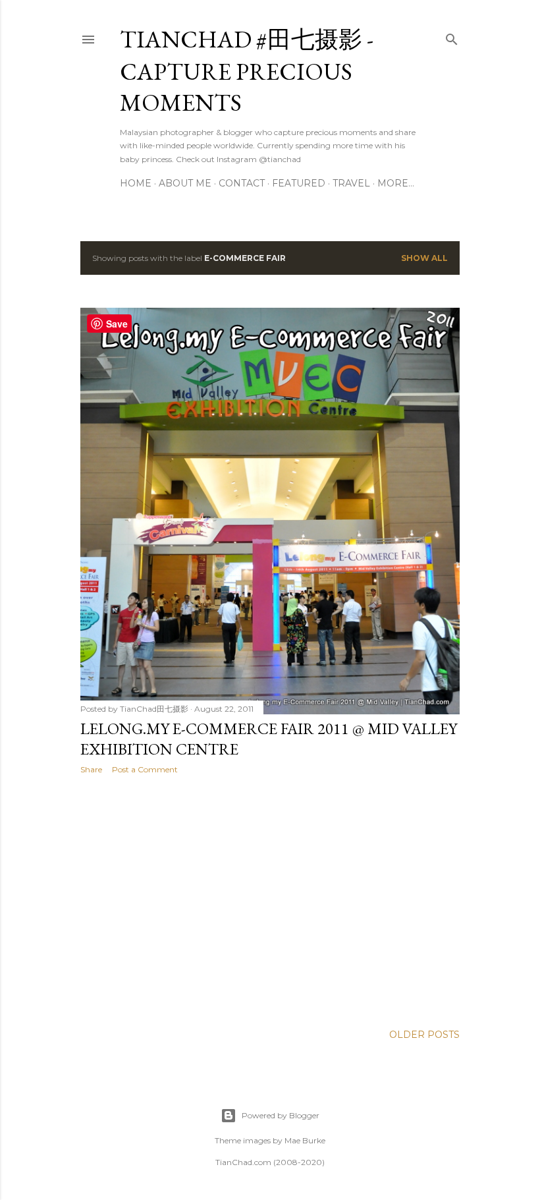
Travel (351, 183)
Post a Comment (145, 769)
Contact (242, 183)
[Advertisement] (270, 899)
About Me (185, 183)
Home (135, 183)
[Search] (452, 36)
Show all (424, 258)
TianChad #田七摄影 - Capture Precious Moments (246, 71)
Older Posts (424, 1035)
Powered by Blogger (280, 1115)
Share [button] (91, 769)
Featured (298, 183)
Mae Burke (304, 1140)
